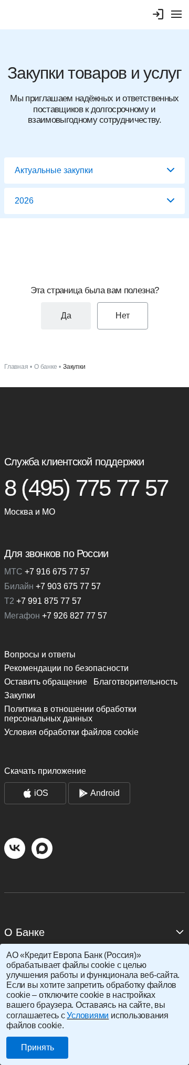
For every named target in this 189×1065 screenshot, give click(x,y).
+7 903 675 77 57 (52, 586)
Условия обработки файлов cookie (71, 732)
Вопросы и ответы (40, 654)
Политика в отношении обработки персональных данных (70, 714)
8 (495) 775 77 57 (86, 487)
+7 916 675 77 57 (47, 571)
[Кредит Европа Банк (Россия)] (94, 416)
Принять (37, 1047)
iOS (41, 793)
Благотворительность (135, 681)
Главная (16, 366)
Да (66, 315)
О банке (45, 366)
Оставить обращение (45, 681)
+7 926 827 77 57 (55, 615)
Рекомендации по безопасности (66, 668)
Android (105, 793)
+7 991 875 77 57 (42, 601)
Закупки (19, 695)
